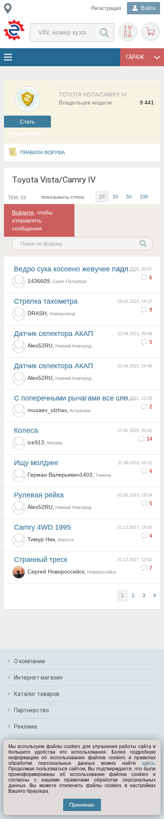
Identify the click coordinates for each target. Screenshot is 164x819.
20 (115, 197)
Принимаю (81, 805)
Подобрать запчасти (128, 31)
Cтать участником (27, 123)
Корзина (150, 31)
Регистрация (106, 8)
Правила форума (42, 152)
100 (144, 197)
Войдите (23, 212)
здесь (148, 763)
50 (129, 197)
